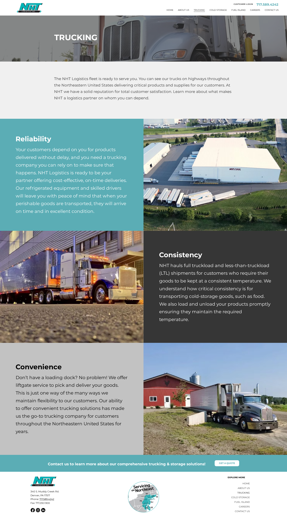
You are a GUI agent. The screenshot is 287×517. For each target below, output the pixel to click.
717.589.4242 (267, 5)
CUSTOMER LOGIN (243, 4)
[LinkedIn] (43, 510)
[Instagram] (38, 510)
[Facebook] (33, 510)
